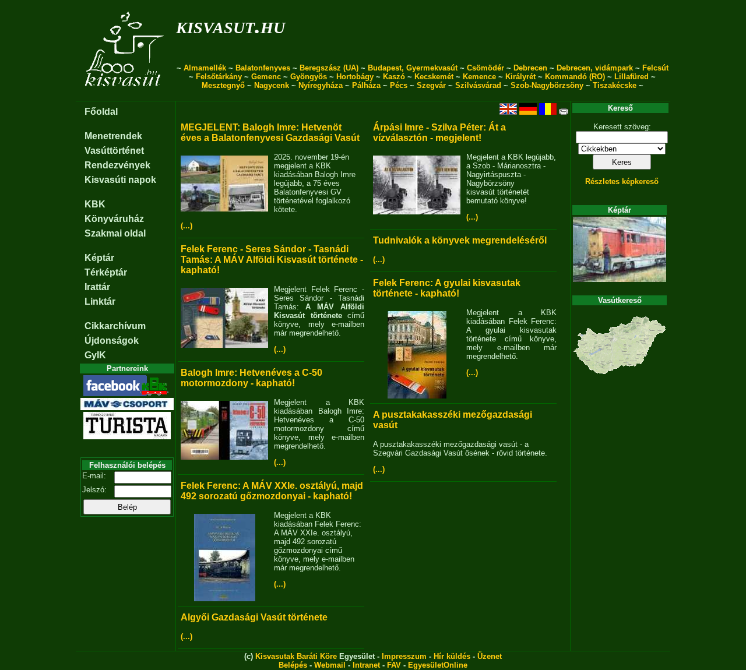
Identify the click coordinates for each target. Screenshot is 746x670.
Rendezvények (117, 165)
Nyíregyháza (320, 85)
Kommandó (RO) (575, 76)
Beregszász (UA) (329, 68)
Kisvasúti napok (120, 180)
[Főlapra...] (126, 94)
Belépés (293, 665)
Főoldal (101, 112)
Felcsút (655, 68)
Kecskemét (433, 76)
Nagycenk (271, 85)
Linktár (100, 301)
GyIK (95, 355)
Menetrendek (113, 136)
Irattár (97, 287)
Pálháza (366, 85)
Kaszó (394, 76)
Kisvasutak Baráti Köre (296, 656)
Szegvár (431, 85)
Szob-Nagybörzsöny (547, 85)
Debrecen (530, 68)
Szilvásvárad (478, 85)
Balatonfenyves (262, 68)
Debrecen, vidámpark (595, 68)
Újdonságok (112, 340)
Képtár (99, 258)
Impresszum (404, 656)
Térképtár (106, 272)
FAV (394, 665)
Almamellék (205, 68)
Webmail (330, 665)
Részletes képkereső (622, 181)
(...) (186, 225)
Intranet (366, 665)
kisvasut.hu (230, 25)
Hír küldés (452, 656)
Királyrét (520, 76)
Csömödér (485, 68)
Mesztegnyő (223, 85)
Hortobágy (355, 76)
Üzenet (489, 656)
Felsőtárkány (219, 76)
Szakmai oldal (115, 233)
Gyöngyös (308, 76)
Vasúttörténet (114, 151)
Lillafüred (631, 76)
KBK (95, 204)
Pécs (398, 85)
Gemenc (266, 76)
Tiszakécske (614, 85)
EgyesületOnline (437, 665)
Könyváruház (114, 219)
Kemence (479, 76)
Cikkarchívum (115, 326)
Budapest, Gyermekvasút (413, 68)
